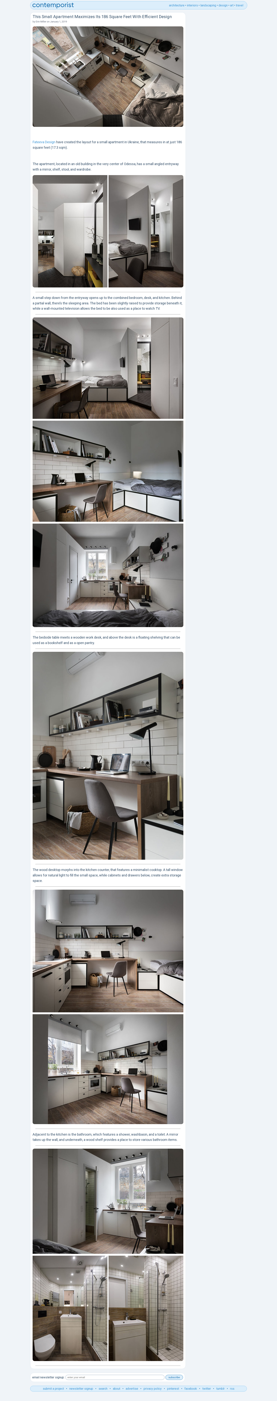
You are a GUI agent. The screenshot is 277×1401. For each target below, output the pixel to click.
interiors (192, 5)
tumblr (220, 1388)
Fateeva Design (44, 142)
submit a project (53, 1388)
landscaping (208, 5)
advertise (132, 1388)
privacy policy (153, 1388)
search (103, 1388)
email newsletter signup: (48, 1377)
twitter (206, 1388)
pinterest (173, 1388)
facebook (190, 1388)
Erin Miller (41, 21)
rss (232, 1388)
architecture (176, 5)
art (231, 5)
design (223, 5)
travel (239, 5)
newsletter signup (81, 1388)
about (116, 1388)
